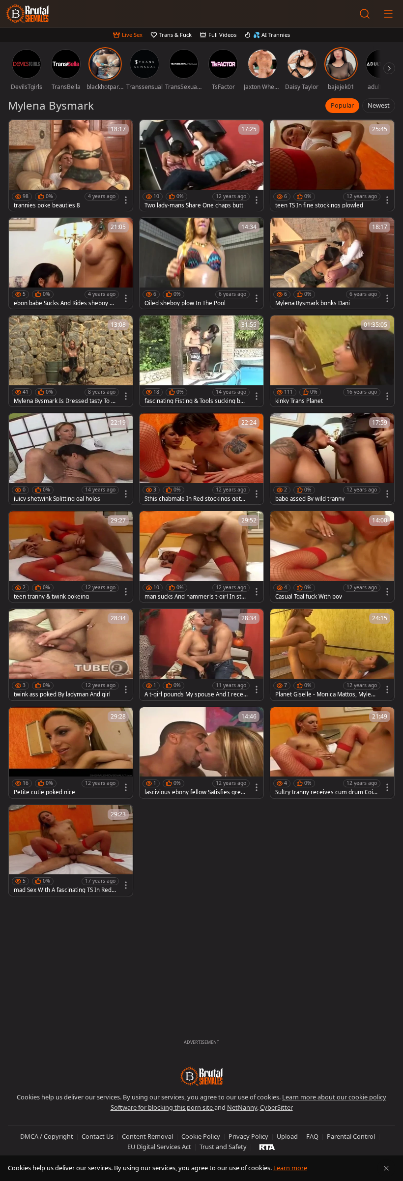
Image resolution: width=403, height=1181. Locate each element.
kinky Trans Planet (299, 401)
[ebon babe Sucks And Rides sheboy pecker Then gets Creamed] (71, 263)
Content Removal (147, 1136)
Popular (342, 105)
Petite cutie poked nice (44, 792)
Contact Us (98, 1136)
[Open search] (365, 14)
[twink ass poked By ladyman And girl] (71, 654)
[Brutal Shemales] (27, 14)
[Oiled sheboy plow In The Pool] (201, 263)
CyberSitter (276, 1107)
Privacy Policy (248, 1136)
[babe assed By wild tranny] (332, 458)
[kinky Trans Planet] (332, 361)
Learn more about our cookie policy (334, 1097)
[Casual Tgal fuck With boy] (332, 556)
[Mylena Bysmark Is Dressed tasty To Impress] (71, 361)
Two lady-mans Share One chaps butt (193, 205)
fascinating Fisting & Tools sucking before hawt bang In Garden (195, 401)
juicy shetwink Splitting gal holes (57, 499)
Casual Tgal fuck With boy (308, 597)
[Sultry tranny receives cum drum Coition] (332, 752)
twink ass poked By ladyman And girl (62, 694)
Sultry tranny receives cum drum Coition (325, 792)
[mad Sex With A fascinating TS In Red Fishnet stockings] (71, 850)
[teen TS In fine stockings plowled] (332, 165)
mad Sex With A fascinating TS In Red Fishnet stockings (65, 890)
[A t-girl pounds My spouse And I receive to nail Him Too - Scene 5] (201, 654)
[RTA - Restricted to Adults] (267, 1147)
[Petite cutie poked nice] (71, 752)
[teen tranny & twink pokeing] (71, 556)
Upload (287, 1136)
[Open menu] (388, 14)
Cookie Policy (200, 1136)
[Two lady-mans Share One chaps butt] (201, 165)
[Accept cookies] (386, 1168)
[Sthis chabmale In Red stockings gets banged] (201, 458)
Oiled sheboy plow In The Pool (185, 303)
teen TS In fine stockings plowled (319, 205)
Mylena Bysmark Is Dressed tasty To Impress (63, 401)
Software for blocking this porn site (162, 1107)
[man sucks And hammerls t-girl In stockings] (201, 556)
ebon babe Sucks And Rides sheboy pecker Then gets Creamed (65, 303)
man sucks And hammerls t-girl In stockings (196, 597)
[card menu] (126, 200)
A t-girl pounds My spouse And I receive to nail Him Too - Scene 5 (196, 694)
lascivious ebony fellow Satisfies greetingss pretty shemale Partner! (196, 792)
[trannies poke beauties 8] (71, 165)
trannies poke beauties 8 (47, 205)
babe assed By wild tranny (310, 499)
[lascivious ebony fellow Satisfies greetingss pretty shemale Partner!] (201, 752)
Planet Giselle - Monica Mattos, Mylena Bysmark (326, 694)
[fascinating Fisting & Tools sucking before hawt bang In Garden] (201, 361)
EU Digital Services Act (159, 1146)
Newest (379, 105)
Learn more (290, 1167)
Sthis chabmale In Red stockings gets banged (194, 499)
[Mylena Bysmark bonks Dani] (332, 263)
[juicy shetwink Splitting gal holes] (71, 458)
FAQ (312, 1136)
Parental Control (351, 1136)
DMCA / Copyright (46, 1136)
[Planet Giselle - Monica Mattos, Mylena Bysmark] (332, 654)
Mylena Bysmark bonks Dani (312, 303)
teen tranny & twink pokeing (51, 597)
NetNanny (242, 1107)
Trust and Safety (223, 1146)
